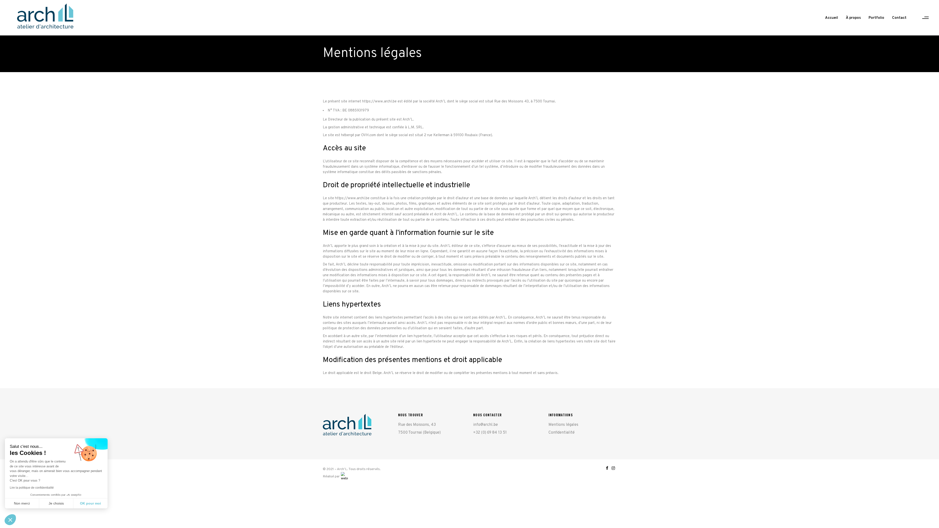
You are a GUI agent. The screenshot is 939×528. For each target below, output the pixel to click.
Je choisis (56, 503)
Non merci (22, 503)
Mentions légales (563, 424)
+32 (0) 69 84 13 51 (490, 432)
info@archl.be (485, 424)
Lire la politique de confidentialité (32, 487)
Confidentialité (561, 432)
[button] (10, 520)
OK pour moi (90, 503)
